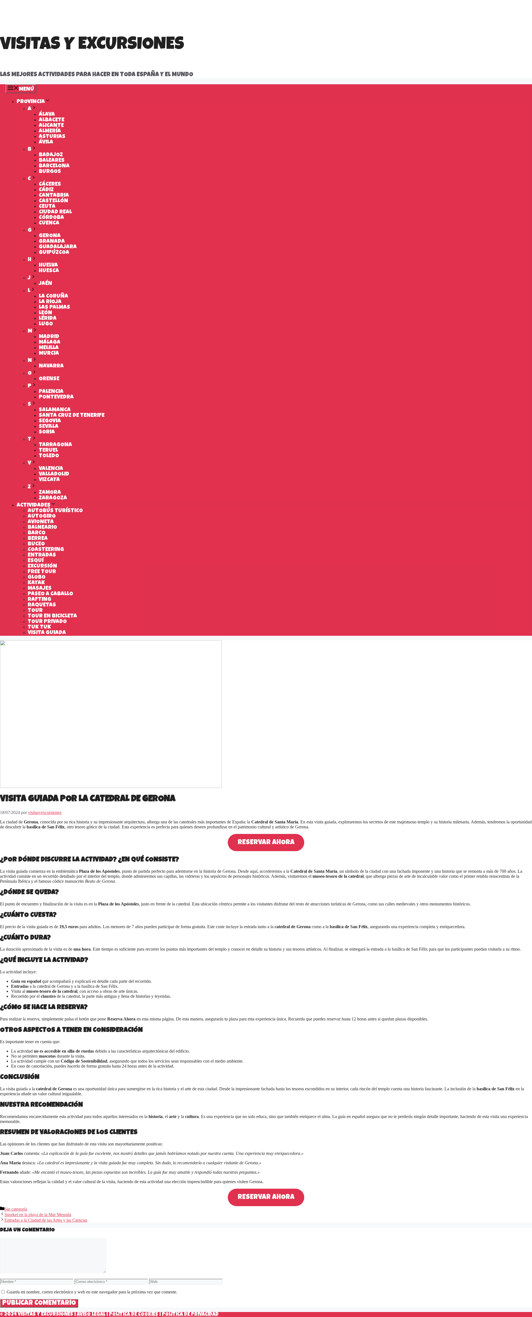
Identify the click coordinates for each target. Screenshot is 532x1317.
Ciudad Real (55, 212)
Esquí (36, 561)
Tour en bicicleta (52, 616)
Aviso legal (91, 1314)
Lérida (48, 318)
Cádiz (46, 190)
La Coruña (53, 296)
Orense (49, 379)
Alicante (51, 126)
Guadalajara (58, 247)
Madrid (49, 337)
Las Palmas (54, 307)
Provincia (31, 102)
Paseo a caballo (50, 594)
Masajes (40, 588)
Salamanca (55, 410)
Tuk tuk (39, 627)
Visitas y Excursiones (92, 45)
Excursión (42, 566)
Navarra (51, 366)
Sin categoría (15, 1209)
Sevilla (48, 427)
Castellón (53, 201)
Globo (36, 577)
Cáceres (50, 184)
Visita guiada (47, 633)
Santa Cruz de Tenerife (71, 415)
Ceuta (47, 207)
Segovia (50, 421)
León (45, 313)
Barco (36, 533)
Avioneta (41, 522)
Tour (35, 611)
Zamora (50, 493)
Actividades (33, 505)
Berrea (38, 539)
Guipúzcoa (54, 253)
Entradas (42, 555)
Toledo (49, 456)
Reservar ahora (266, 842)
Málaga (49, 342)
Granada (52, 241)
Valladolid (54, 474)
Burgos (50, 172)
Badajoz (51, 155)
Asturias (52, 137)
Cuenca (49, 223)
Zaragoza (53, 498)
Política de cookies (133, 1314)
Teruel (48, 450)
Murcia (49, 353)
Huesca (49, 271)
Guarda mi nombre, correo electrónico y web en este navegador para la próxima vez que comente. (92, 1292)
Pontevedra (56, 397)
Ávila (46, 142)
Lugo (46, 324)
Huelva (48, 265)
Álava (47, 115)
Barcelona (54, 166)
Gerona (50, 236)
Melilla (49, 348)
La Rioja (50, 302)
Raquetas (42, 605)
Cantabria (54, 195)
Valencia (51, 469)
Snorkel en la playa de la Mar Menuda (37, 1214)
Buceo (36, 544)
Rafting (39, 600)
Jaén (45, 284)
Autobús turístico (55, 511)
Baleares (52, 161)
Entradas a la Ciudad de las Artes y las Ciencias (45, 1220)
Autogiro (42, 516)
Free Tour (42, 572)
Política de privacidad (190, 1314)
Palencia (51, 392)
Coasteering (46, 550)
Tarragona (55, 445)
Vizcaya (49, 480)
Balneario (42, 527)
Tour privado (47, 622)
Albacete (51, 120)
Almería (50, 131)
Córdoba (51, 218)
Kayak (36, 583)
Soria (47, 432)
